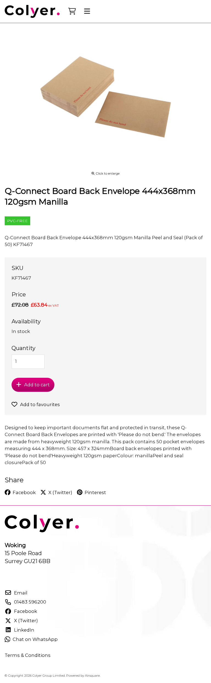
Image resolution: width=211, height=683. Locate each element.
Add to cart (37, 384)
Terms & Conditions (28, 655)
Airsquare (92, 676)
